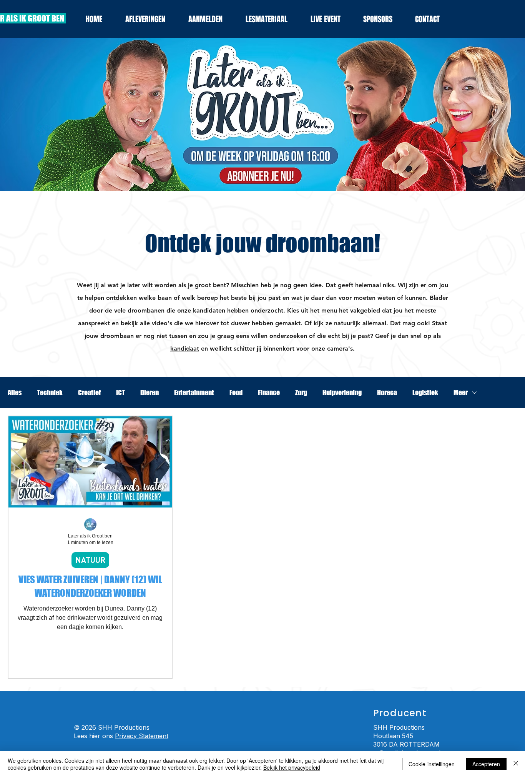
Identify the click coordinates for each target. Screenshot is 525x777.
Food (236, 392)
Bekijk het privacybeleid (291, 767)
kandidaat (184, 348)
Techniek (50, 392)
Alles (15, 392)
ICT (120, 392)
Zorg (301, 392)
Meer (461, 392)
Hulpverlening (342, 392)
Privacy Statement (141, 736)
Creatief (89, 392)
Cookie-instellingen (432, 764)
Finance (269, 392)
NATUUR (90, 559)
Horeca (387, 392)
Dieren (149, 392)
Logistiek (425, 392)
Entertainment (194, 392)
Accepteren (486, 764)
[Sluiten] (515, 764)
